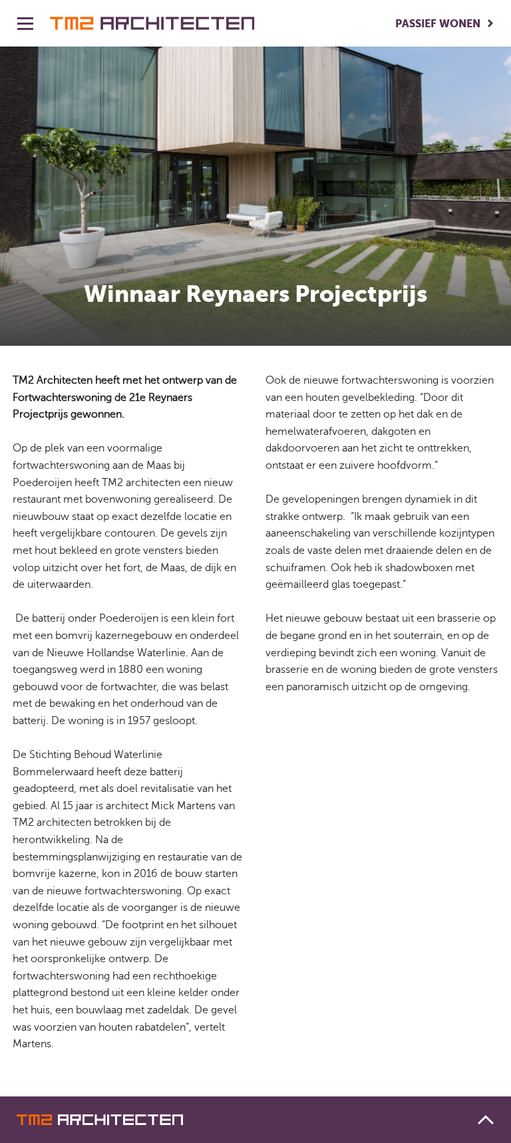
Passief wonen (437, 23)
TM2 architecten (152, 23)
